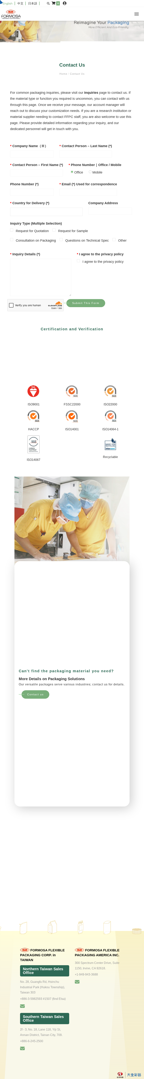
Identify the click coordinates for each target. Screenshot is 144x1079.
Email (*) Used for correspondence (88, 184)
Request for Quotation (32, 231)
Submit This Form (85, 303)
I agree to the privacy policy (100, 254)
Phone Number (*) (24, 184)
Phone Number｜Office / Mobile (95, 165)
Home (63, 73)
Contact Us (76, 73)
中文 (20, 3)
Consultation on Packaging (36, 240)
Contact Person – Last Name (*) (85, 146)
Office (78, 172)
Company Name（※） (29, 146)
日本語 (32, 3)
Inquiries (91, 93)
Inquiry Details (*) (25, 254)
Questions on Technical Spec (87, 240)
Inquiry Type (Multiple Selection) (36, 223)
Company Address (103, 203)
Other (122, 240)
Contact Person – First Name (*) (36, 165)
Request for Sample (73, 231)
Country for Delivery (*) (29, 203)
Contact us (35, 694)
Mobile (97, 172)
